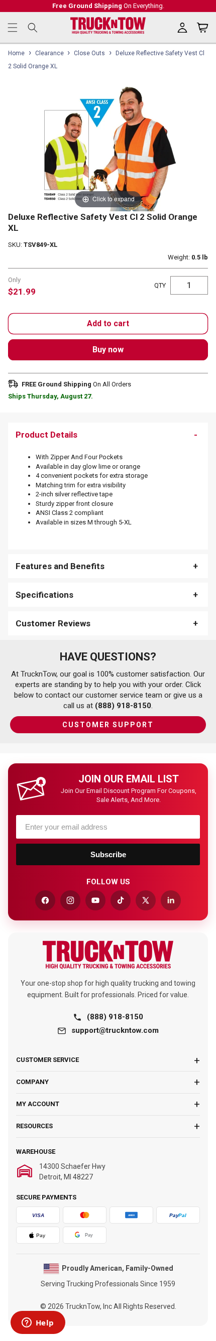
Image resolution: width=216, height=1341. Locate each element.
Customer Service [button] (47, 1059)
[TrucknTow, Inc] (108, 955)
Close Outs (89, 53)
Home (16, 53)
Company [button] (32, 1082)
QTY (160, 285)
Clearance (49, 53)
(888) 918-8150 (115, 1016)
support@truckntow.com (115, 1030)
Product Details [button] (46, 435)
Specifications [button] (44, 595)
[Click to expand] (108, 148)
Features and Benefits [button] (60, 566)
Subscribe (108, 854)
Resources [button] (34, 1126)
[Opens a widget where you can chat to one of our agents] (37, 1323)
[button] (13, 28)
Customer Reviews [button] (53, 623)
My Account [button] (37, 1104)
